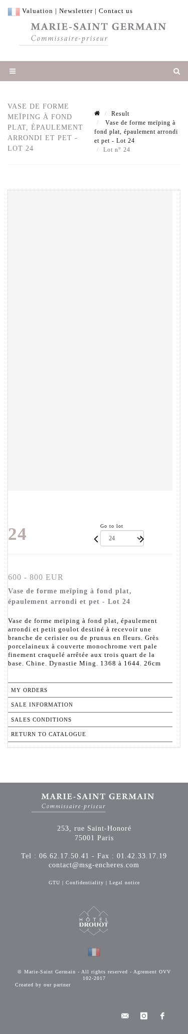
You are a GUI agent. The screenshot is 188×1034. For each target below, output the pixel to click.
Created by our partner (43, 984)
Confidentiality (85, 882)
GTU (54, 882)
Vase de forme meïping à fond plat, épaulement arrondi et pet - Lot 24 (136, 131)
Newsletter (76, 11)
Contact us (116, 11)
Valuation (37, 11)
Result (120, 113)
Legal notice (124, 882)
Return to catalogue (48, 734)
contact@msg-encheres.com (94, 865)
